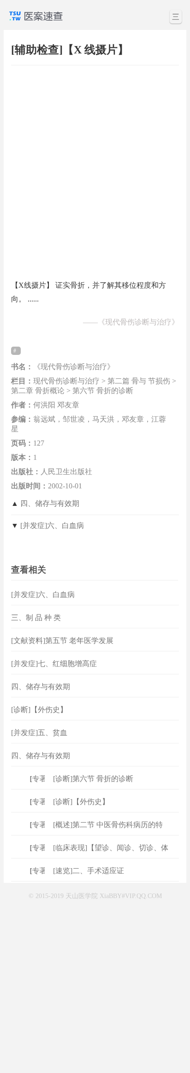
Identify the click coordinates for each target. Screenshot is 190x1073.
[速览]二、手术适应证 (88, 871)
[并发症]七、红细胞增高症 (54, 663)
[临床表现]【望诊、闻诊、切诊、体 (110, 848)
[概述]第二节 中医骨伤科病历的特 (108, 825)
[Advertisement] (95, 168)
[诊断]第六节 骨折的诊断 (93, 779)
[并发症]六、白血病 (52, 525)
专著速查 (44, 779)
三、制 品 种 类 (36, 617)
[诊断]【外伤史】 (39, 709)
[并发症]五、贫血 (39, 733)
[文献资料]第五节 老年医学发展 (62, 640)
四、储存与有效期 (49, 503)
